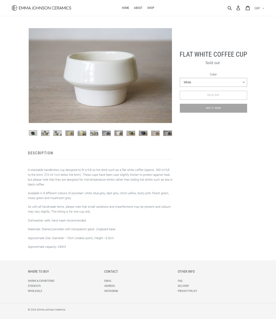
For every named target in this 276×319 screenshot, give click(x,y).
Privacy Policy (187, 291)
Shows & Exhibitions (41, 280)
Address (109, 285)
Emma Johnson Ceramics (51, 309)
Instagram (111, 291)
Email (108, 280)
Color (213, 74)
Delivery (183, 285)
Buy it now (213, 107)
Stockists (34, 285)
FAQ (180, 280)
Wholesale (35, 291)
